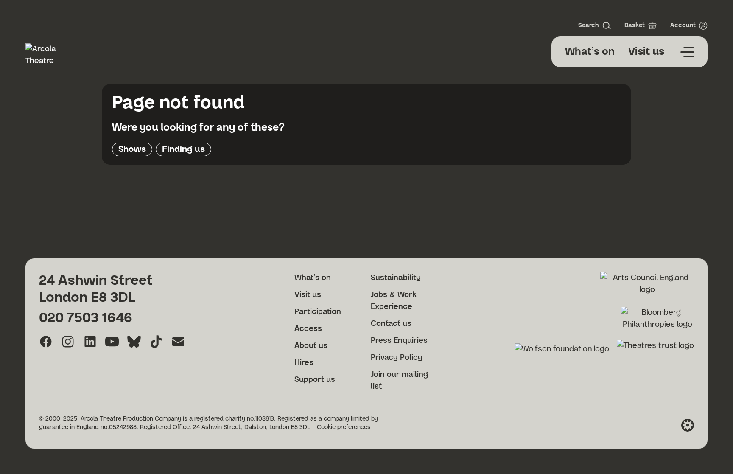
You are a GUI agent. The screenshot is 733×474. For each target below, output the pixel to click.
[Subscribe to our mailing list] (178, 341)
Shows (132, 149)
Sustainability (396, 278)
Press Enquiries (399, 341)
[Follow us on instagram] (68, 341)
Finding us (183, 149)
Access (308, 329)
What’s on (590, 52)
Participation (317, 312)
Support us (314, 380)
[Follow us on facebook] (46, 341)
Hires (303, 363)
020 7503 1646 (85, 318)
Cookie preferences (344, 427)
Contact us (391, 324)
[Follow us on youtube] (112, 341)
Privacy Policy (396, 358)
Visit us (646, 52)
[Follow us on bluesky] (134, 341)
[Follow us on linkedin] (90, 341)
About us (310, 346)
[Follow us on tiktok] (156, 341)
